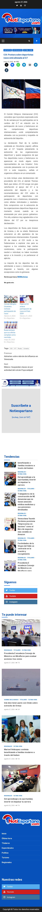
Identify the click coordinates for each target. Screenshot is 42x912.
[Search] (29, 41)
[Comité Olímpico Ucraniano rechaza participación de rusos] (11, 299)
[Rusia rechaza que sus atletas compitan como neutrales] (11, 325)
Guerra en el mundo (11, 699)
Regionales (22, 472)
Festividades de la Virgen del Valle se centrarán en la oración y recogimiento (10, 546)
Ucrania (26, 348)
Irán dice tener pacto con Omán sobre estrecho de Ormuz (21, 682)
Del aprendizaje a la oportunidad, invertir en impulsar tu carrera (10, 478)
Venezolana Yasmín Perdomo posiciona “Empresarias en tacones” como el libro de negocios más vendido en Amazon (10, 524)
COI (11, 348)
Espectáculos (8, 848)
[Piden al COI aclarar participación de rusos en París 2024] (26, 299)
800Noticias (23, 277)
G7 (15, 348)
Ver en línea (36, 41)
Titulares (31, 488)
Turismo (5, 857)
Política (5, 853)
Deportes (7, 50)
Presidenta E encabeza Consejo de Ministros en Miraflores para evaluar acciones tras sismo (10, 567)
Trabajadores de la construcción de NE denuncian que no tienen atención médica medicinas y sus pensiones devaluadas (10, 499)
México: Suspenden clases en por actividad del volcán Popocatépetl (18, 367)
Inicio (4, 833)
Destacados (17, 50)
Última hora (28, 50)
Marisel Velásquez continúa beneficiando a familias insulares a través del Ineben (26, 463)
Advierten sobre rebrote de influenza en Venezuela (21, 356)
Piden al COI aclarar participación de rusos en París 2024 (26, 308)
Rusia (20, 348)
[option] (21, 479)
